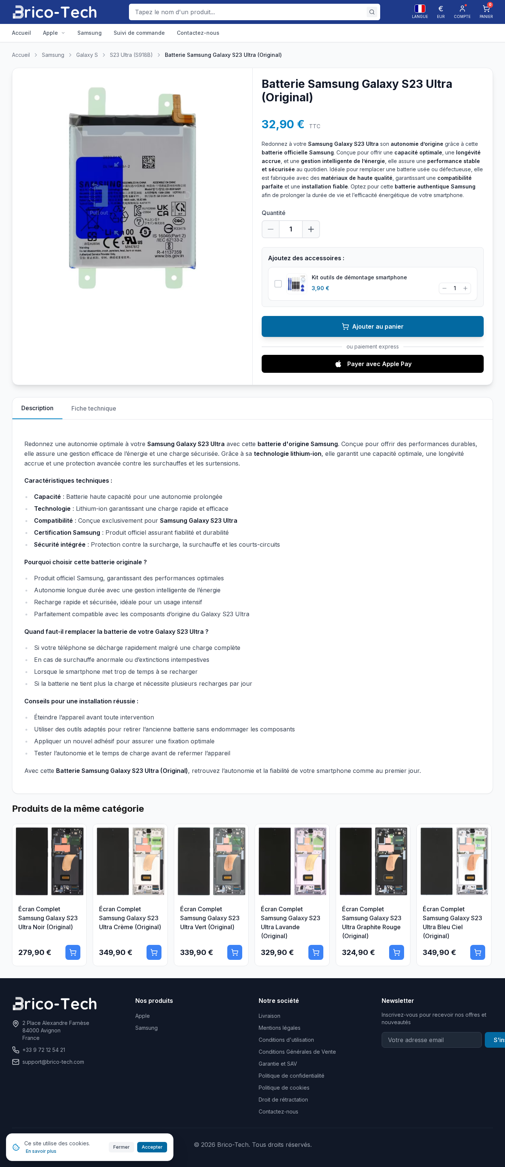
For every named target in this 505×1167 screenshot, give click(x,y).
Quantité (274, 212)
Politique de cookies (284, 1087)
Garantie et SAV (278, 1063)
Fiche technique (93, 408)
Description (37, 408)
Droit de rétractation (283, 1099)
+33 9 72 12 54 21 (43, 1050)
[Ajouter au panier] (72, 952)
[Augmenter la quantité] (311, 229)
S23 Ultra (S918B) (131, 55)
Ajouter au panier (378, 326)
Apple (142, 1016)
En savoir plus (41, 1151)
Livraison (269, 1016)
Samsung (53, 55)
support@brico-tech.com (53, 1062)
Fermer (121, 1147)
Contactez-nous (278, 1111)
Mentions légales (280, 1028)
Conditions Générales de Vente (297, 1051)
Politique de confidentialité (291, 1075)
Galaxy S (87, 55)
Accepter (152, 1147)
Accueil (21, 55)
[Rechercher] (372, 12)
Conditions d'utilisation (286, 1040)
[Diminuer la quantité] (270, 229)
